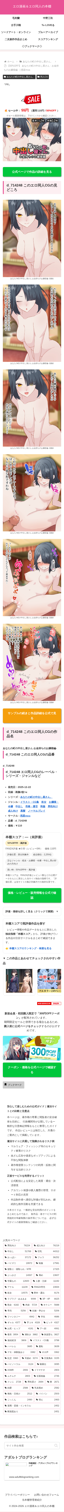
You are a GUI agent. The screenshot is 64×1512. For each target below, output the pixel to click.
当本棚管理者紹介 (32, 1499)
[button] (56, 1445)
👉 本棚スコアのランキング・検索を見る (29, 948)
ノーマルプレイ (36, 810)
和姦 (42, 806)
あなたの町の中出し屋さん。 (20, 77)
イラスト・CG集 (29, 802)
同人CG (44, 77)
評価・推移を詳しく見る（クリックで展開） (32, 911)
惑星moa (25, 815)
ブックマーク (15, 1085)
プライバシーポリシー (17, 1494)
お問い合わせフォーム (46, 1494)
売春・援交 (31, 806)
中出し (19, 806)
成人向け (13, 810)
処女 (43, 802)
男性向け (53, 806)
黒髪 (22, 810)
